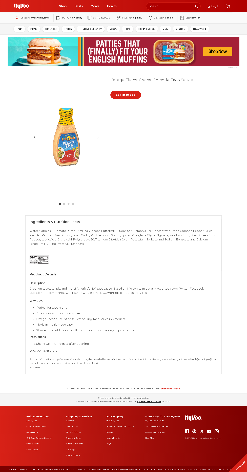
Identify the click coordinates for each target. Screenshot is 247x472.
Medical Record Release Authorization (130, 469)
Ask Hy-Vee (31, 420)
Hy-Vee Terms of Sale (149, 401)
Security (81, 469)
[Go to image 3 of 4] (68, 204)
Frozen (68, 29)
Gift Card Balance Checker (39, 438)
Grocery (70, 420)
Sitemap (13, 469)
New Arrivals (199, 29)
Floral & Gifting (73, 432)
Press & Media (32, 443)
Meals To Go (71, 426)
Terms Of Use (94, 469)
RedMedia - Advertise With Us (120, 426)
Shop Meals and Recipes (156, 426)
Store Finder (32, 449)
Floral (127, 29)
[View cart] (228, 6)
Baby (165, 29)
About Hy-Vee (112, 420)
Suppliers (192, 469)
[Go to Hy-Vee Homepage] (21, 6)
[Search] (197, 6)
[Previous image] (35, 137)
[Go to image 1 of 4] (60, 204)
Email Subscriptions (36, 426)
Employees (156, 469)
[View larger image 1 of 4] (66, 137)
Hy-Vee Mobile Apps (154, 432)
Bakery (113, 29)
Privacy (23, 469)
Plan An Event (73, 455)
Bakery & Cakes (73, 438)
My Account (32, 432)
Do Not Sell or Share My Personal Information (52, 469)
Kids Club (149, 438)
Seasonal (180, 29)
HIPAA (106, 469)
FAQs (108, 443)
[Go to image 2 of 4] (64, 204)
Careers (109, 432)
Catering (70, 449)
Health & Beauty (146, 29)
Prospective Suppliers (174, 469)
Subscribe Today (170, 388)
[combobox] (173, 6)
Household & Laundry (91, 29)
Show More (36, 367)
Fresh (19, 29)
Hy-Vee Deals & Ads (154, 420)
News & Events (113, 438)
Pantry (33, 29)
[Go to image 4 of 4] (73, 204)
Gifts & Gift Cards (74, 443)
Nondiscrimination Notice (211, 469)
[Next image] (98, 137)
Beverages (50, 29)
